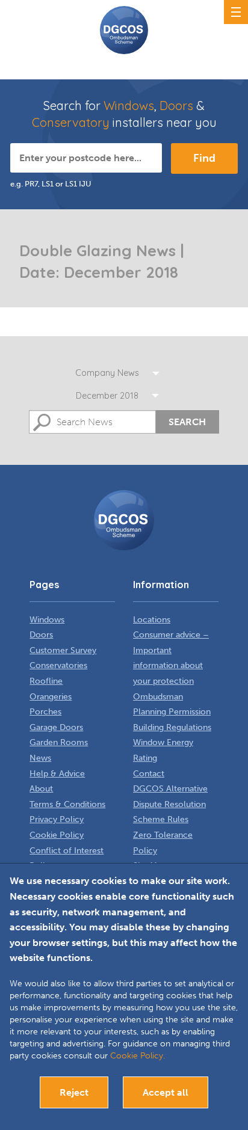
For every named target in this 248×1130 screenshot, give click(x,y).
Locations (151, 620)
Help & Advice (57, 774)
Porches (45, 712)
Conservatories (58, 665)
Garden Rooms (58, 742)
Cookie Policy (56, 835)
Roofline (46, 681)
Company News (107, 372)
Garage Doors (56, 727)
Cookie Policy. (137, 1056)
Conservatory (71, 122)
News (40, 758)
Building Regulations (172, 727)
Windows (129, 105)
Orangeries (50, 697)
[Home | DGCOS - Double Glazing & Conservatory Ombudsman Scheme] (124, 30)
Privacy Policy (56, 819)
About (41, 789)
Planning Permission (172, 712)
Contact (148, 774)
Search (187, 422)
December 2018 (107, 395)
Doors (176, 105)
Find (204, 158)
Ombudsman (158, 697)
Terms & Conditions (67, 804)
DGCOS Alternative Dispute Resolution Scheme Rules (170, 804)
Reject (74, 1092)
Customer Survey (62, 650)
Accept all (165, 1092)
